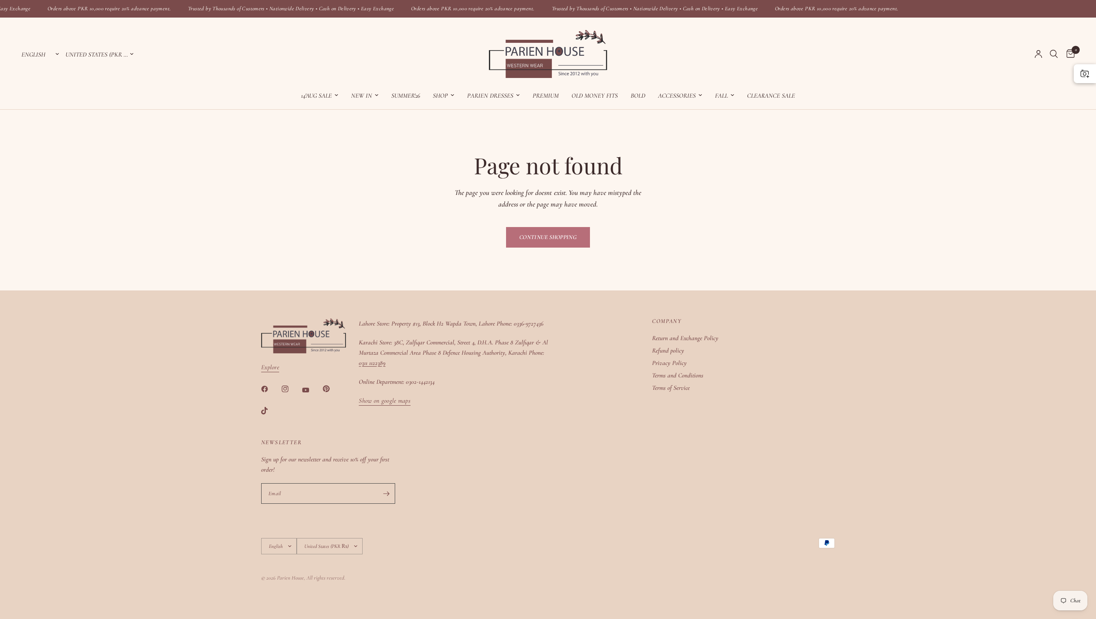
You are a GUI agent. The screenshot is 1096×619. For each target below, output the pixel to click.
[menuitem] (320, 95)
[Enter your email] (386, 493)
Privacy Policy (669, 363)
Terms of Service (671, 388)
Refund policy (668, 350)
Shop (440, 95)
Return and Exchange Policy (685, 338)
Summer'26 (405, 95)
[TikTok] (270, 410)
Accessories (677, 95)
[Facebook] (270, 389)
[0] (1068, 54)
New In (361, 95)
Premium (546, 95)
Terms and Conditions (677, 375)
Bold (638, 95)
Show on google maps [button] (385, 400)
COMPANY (666, 321)
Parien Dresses (490, 95)
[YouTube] (311, 389)
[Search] (1053, 54)
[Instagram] (291, 389)
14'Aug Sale (316, 95)
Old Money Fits (595, 95)
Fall (721, 95)
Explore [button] (270, 367)
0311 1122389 (372, 363)
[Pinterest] (332, 389)
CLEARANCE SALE (771, 95)
